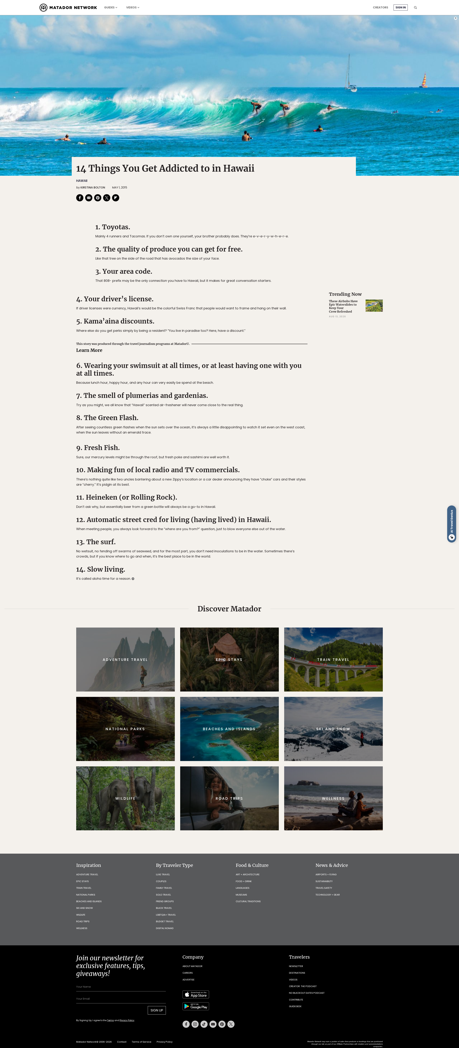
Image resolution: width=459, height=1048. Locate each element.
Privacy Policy (251, 548)
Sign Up (265, 539)
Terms (234, 548)
